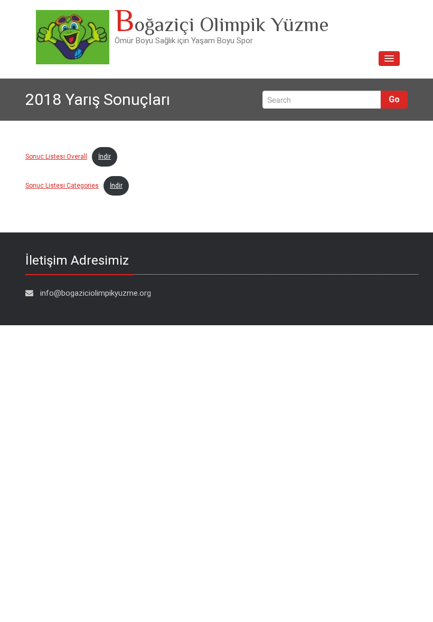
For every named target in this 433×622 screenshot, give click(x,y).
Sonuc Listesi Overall (56, 156)
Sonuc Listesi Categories (62, 185)
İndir (104, 156)
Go (394, 99)
